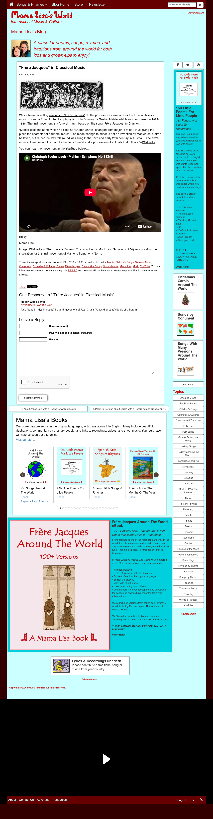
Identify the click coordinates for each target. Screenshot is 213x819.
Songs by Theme (188, 577)
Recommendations (188, 554)
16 (103, 508)
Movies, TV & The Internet (188, 490)
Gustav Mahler (110, 266)
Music (136, 266)
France (60, 266)
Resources (59, 799)
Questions (188, 537)
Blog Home (188, 384)
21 (117, 508)
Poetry (188, 526)
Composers (25, 266)
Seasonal (188, 571)
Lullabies (188, 477)
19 (111, 508)
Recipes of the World (188, 548)
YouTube (145, 266)
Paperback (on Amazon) (35, 501)
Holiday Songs (188, 446)
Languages (188, 466)
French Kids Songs (92, 266)
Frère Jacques (72, 266)
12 (92, 508)
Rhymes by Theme (188, 565)
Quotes (188, 543)
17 (106, 508)
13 (94, 508)
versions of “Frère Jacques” (67, 115)
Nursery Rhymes (188, 503)
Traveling (188, 594)
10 (86, 508)
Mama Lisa (125, 266)
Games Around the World (188, 439)
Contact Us (26, 799)
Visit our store (25, 439)
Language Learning (188, 460)
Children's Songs (124, 262)
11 (89, 508)
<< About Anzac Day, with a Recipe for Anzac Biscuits (48, 408)
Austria (110, 262)
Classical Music (143, 262)
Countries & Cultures (44, 266)
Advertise (43, 799)
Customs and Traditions (188, 420)
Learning (188, 472)
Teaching (188, 582)
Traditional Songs (188, 588)
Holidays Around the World (188, 453)
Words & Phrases (188, 599)
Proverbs (188, 532)
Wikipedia (148, 142)
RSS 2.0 (72, 270)
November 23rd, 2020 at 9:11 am (36, 305)
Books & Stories (188, 403)
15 (100, 508)
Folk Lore (188, 426)
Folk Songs (188, 431)
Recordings (188, 560)
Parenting (188, 509)
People (188, 515)
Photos (188, 520)
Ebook (24, 497)
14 (97, 508)
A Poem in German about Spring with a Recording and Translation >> (129, 408)
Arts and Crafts (188, 397)
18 (108, 508)
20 (114, 508)
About (12, 799)
